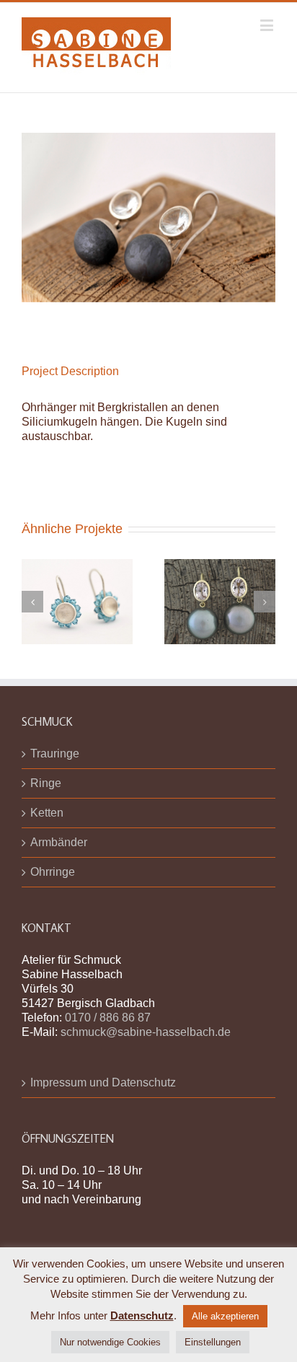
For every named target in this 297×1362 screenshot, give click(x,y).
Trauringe (54, 753)
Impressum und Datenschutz (103, 1082)
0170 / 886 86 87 (108, 1017)
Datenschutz (142, 1315)
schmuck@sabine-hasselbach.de (146, 1032)
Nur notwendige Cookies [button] (110, 1342)
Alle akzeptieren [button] (225, 1316)
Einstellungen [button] (213, 1342)
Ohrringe (52, 872)
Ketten (46, 813)
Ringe (45, 783)
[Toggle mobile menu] (267, 24)
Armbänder (58, 842)
